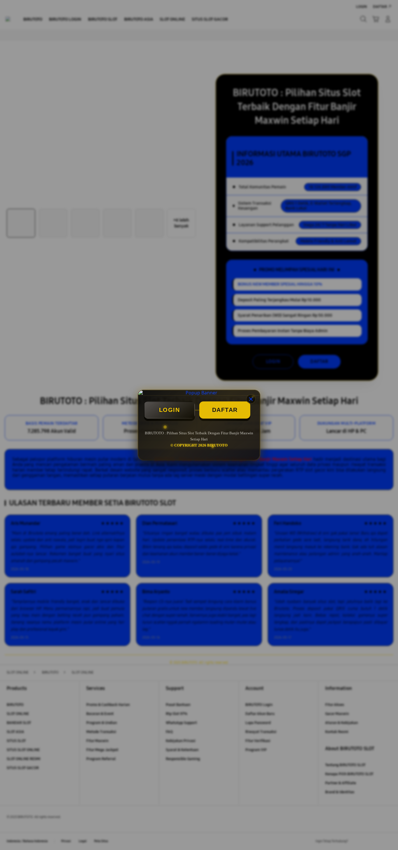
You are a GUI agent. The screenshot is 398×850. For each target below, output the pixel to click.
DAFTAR (225, 410)
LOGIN (169, 410)
